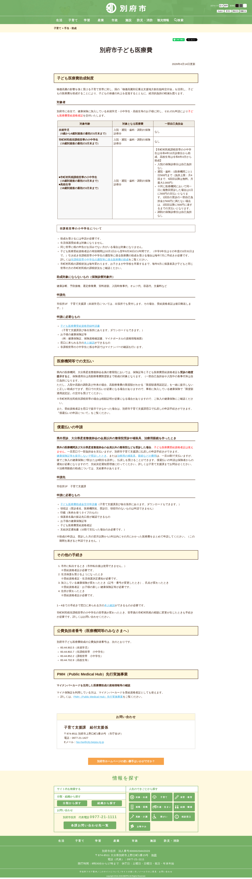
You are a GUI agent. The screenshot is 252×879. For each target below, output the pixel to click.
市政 (115, 20)
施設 (128, 20)
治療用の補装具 (126, 455)
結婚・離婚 (186, 807)
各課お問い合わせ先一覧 (90, 825)
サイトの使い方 (129, 872)
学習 (87, 20)
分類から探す (72, 803)
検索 (179, 20)
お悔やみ (142, 826)
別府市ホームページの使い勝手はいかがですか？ (126, 761)
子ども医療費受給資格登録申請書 (80, 326)
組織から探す (106, 803)
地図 (154, 855)
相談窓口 (186, 817)
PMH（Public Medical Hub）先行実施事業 (98, 696)
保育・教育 (186, 797)
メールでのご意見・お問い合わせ (156, 872)
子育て (73, 20)
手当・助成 (70, 28)
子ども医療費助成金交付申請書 (78, 504)
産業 (101, 20)
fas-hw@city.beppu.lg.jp (90, 742)
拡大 (221, 6)
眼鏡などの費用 (147, 455)
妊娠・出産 (142, 797)
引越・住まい (164, 807)
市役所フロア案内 (88, 872)
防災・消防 (145, 20)
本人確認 (89, 342)
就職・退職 (142, 807)
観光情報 (163, 20)
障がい (164, 817)
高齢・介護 (142, 817)
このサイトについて (109, 872)
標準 (226, 6)
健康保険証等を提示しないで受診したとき (82, 455)
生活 (59, 20)
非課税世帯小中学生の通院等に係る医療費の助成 (100, 259)
